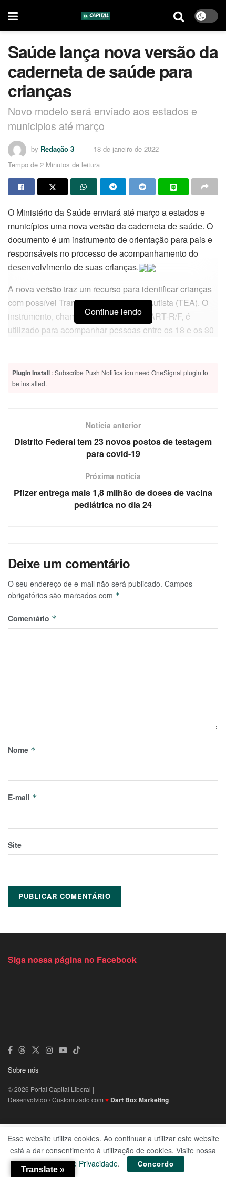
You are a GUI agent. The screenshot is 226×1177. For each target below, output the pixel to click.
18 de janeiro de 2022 (126, 149)
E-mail (22, 797)
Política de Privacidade (80, 1163)
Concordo (156, 1164)
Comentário (32, 618)
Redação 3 (57, 149)
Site (15, 845)
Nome (22, 750)
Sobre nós (23, 1070)
